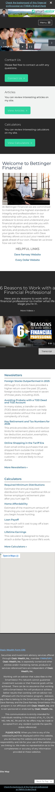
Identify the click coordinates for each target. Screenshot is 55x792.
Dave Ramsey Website (27, 254)
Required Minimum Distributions (24, 484)
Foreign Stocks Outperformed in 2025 (27, 381)
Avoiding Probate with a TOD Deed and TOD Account (25, 401)
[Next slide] (51, 43)
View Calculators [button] (18, 143)
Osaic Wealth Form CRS (12, 650)
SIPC (49, 658)
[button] (45, 22)
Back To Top (43, 781)
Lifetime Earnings (15, 532)
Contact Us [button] (15, 78)
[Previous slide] (3, 43)
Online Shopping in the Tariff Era (24, 443)
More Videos (27, 311)
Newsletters (13, 375)
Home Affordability (16, 503)
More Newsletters (16, 467)
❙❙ (31, 46)
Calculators (12, 479)
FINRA (43, 658)
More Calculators (15, 546)
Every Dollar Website (27, 260)
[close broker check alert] (51, 2)
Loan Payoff (11, 519)
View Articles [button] (16, 110)
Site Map (4, 771)
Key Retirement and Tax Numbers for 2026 (27, 422)
